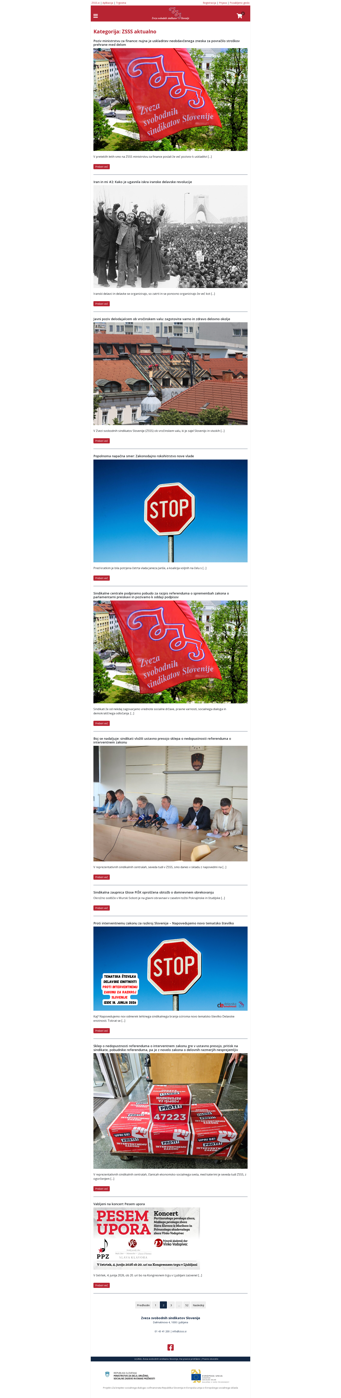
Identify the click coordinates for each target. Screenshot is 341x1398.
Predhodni (143, 1305)
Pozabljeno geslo (240, 2)
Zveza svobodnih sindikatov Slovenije (170, 1318)
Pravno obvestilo (210, 1359)
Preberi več (101, 166)
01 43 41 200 (162, 1331)
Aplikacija (107, 2)
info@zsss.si (179, 1331)
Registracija (209, 2)
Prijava (223, 2)
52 (186, 1305)
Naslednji (198, 1305)
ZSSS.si (95, 2)
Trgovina (121, 2)
